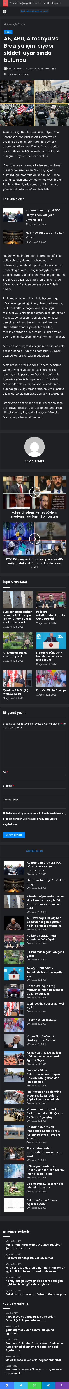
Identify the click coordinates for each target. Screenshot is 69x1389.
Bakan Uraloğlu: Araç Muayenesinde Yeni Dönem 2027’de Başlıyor (45, 990)
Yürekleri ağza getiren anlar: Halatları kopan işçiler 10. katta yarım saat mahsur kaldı (18, 617)
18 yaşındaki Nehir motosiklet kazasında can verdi (44, 1152)
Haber (22, 24)
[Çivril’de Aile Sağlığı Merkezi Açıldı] (18, 678)
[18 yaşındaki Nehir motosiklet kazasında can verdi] (14, 1153)
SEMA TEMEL (16, 68)
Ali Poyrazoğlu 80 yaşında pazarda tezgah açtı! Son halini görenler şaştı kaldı (44, 922)
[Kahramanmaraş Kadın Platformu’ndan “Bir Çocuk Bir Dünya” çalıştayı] (14, 1114)
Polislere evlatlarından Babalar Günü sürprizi (51, 615)
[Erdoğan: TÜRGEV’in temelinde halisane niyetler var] (51, 640)
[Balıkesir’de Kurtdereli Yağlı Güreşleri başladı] (14, 1189)
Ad (5, 771)
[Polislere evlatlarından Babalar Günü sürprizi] (51, 599)
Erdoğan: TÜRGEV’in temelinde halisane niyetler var (49, 656)
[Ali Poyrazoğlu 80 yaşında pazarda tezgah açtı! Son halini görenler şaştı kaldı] (14, 923)
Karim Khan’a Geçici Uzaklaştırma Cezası (41, 1038)
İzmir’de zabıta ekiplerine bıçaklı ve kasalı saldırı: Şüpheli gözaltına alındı (44, 1095)
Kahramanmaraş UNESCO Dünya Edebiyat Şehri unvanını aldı (43, 215)
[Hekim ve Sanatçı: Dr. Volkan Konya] (13, 237)
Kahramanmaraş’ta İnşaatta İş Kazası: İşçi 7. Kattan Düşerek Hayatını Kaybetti (43, 1132)
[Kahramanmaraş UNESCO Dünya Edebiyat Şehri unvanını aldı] (13, 215)
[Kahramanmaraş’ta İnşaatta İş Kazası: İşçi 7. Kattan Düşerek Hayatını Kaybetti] (14, 1132)
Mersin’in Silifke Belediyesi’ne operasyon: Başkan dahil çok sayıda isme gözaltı (44, 1076)
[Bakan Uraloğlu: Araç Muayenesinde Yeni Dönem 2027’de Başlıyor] (14, 991)
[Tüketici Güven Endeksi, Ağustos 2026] (14, 1205)
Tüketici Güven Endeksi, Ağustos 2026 (42, 1202)
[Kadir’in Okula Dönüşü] (51, 678)
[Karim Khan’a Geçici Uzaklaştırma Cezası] (14, 1041)
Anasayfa (11, 24)
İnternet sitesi (11, 799)
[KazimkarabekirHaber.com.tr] (34, 11)
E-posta (8, 785)
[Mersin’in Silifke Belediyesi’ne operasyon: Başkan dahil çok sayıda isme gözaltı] (14, 1075)
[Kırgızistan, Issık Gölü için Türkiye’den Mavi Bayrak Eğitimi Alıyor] (14, 1058)
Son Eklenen (34, 850)
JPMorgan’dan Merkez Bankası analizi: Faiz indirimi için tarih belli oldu (46, 1170)
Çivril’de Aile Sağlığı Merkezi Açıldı (16, 692)
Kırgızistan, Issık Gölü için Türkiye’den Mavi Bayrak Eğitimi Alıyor (44, 1056)
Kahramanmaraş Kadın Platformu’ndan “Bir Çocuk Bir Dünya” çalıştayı (45, 1113)
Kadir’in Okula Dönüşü (51, 690)
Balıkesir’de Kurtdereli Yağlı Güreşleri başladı (45, 1185)
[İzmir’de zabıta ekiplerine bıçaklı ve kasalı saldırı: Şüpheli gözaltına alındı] (14, 1097)
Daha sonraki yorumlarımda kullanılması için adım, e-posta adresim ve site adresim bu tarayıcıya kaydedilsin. (34, 819)
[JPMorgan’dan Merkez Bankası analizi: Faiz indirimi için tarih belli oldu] (14, 1171)
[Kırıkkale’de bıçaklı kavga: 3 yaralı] (18, 640)
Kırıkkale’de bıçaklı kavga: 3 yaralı (15, 654)
